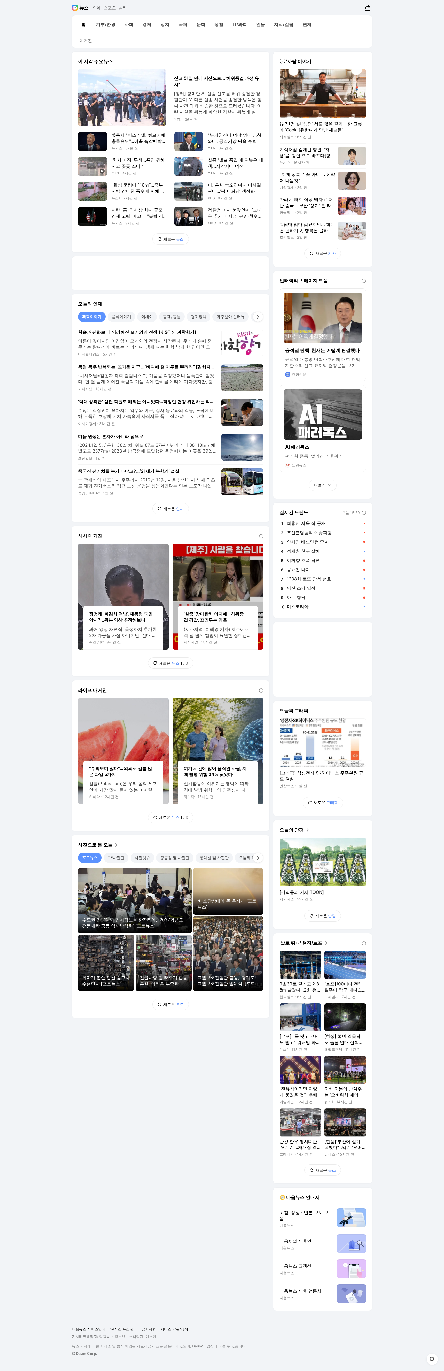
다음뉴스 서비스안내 (88, 1329)
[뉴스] (83, 7)
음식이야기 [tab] (121, 316)
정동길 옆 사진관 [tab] (174, 857)
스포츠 (110, 7)
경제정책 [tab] (198, 316)
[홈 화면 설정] (432, 1359)
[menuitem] (83, 24)
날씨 (122, 7)
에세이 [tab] (147, 316)
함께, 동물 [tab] (172, 316)
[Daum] (75, 7)
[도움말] (261, 536)
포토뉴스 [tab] (90, 857)
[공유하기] (367, 7)
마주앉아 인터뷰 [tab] (231, 316)
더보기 (320, 485)
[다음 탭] (258, 317)
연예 (97, 7)
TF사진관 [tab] (116, 857)
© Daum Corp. (84, 1353)
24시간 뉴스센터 (123, 1329)
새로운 (173, 239)
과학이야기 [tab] (91, 316)
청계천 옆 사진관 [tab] (214, 857)
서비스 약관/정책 (174, 1329)
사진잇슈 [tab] (142, 857)
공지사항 (149, 1329)
